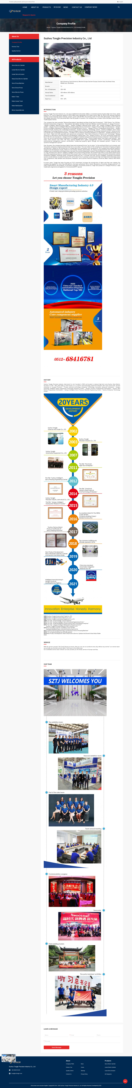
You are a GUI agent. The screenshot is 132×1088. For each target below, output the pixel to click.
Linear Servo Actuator (18, 74)
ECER (100, 1085)
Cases (82, 1067)
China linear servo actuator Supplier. (39, 1085)
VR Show (57, 7)
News (82, 1064)
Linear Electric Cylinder (18, 70)
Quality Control (16, 51)
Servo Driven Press (17, 87)
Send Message (56, 1047)
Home (48, 27)
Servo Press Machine (18, 83)
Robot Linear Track (17, 101)
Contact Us (68, 1074)
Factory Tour (15, 46)
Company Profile (70, 1064)
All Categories (108, 1074)
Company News (91, 7)
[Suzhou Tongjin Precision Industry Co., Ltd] (15, 11)
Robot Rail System (17, 105)
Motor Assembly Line (18, 110)
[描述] (119, 7)
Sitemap (83, 1070)
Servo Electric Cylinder (18, 65)
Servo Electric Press (18, 92)
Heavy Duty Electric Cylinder (20, 78)
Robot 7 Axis (15, 96)
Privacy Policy (84, 1074)
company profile (17, 42)
